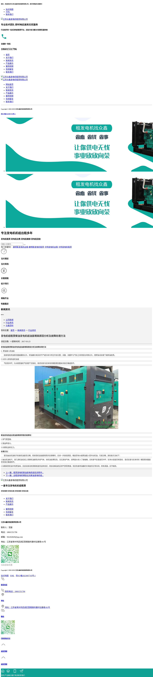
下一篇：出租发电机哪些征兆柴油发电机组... (25, 475)
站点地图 (9, 9)
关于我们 (9, 58)
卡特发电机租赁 (65, 247)
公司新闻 (9, 320)
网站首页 (9, 84)
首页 (8, 55)
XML (8, 12)
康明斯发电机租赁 (36, 247)
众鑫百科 (9, 326)
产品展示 (9, 63)
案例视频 (9, 66)
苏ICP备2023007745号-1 (8, 114)
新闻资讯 (9, 60)
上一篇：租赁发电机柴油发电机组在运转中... (25, 473)
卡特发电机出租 (51, 247)
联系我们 (9, 14)
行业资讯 (9, 323)
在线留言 (9, 69)
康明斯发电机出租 (20, 247)
